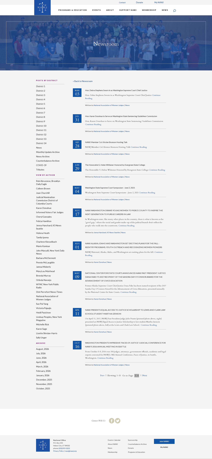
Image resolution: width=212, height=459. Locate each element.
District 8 (40, 117)
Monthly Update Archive (48, 152)
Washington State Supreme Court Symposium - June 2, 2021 (110, 187)
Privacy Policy (58, 451)
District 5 (40, 103)
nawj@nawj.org (71, 451)
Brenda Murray (43, 275)
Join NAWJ (164, 441)
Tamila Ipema (42, 237)
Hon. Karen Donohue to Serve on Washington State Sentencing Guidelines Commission (121, 116)
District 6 (40, 108)
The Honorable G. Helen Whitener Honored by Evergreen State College (115, 165)
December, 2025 (44, 379)
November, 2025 (44, 384)
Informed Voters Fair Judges (49, 212)
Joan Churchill (43, 193)
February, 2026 (43, 371)
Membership (149, 10)
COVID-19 (41, 165)
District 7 (40, 112)
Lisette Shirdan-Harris (46, 333)
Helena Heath (43, 233)
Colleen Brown (43, 188)
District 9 (40, 121)
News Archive (43, 156)
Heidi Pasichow (43, 312)
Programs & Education (72, 10)
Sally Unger (41, 337)
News (165, 10)
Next (144, 375)
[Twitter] (117, 420)
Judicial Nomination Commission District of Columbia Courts (47, 200)
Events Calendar (114, 440)
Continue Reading (93, 124)
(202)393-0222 (64, 448)
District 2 (40, 90)
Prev (102, 375)
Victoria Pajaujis (43, 308)
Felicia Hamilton (43, 221)
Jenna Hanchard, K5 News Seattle (107, 232)
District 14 (41, 143)
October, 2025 (43, 388)
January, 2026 (42, 375)
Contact (122, 2)
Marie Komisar (43, 246)
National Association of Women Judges (109, 105)
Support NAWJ (128, 10)
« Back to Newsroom (83, 81)
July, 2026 (41, 353)
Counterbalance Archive (48, 160)
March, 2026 (42, 366)
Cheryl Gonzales (44, 216)
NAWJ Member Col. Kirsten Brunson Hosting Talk (106, 142)
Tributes (40, 169)
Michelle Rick (42, 324)
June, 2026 (41, 357)
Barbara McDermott (46, 258)
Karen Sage (41, 328)
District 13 (41, 139)
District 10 (41, 125)
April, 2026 (41, 362)
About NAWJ (113, 444)
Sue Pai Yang (42, 303)
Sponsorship (133, 440)
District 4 (40, 99)
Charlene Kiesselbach (46, 241)
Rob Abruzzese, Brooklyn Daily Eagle (48, 183)
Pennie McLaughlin (45, 262)
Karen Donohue (100, 262)
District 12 (41, 134)
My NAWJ (159, 2)
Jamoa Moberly (43, 266)
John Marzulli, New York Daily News (50, 252)
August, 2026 (42, 349)
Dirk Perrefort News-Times (49, 292)
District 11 (41, 130)
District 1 (40, 86)
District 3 (40, 95)
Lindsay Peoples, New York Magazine (49, 318)
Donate (139, 2)
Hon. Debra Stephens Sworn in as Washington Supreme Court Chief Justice (116, 90)
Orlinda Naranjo (43, 280)
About (110, 10)
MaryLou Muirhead (45, 271)
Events (96, 10)
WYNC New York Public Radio (47, 286)
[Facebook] (111, 420)
